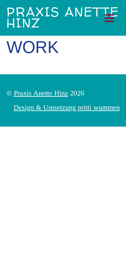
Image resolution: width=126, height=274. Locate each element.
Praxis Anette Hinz (41, 93)
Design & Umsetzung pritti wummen (67, 107)
